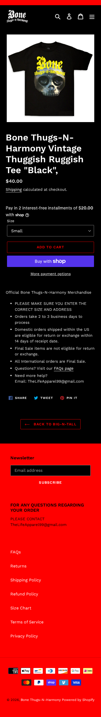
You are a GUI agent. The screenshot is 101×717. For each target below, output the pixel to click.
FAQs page (64, 368)
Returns (18, 566)
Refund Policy (24, 594)
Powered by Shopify (78, 700)
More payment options (51, 274)
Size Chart (20, 608)
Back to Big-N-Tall (54, 424)
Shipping (14, 189)
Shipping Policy (25, 580)
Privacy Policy (24, 636)
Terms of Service (27, 622)
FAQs (15, 552)
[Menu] (92, 16)
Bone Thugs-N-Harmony (41, 700)
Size (10, 221)
